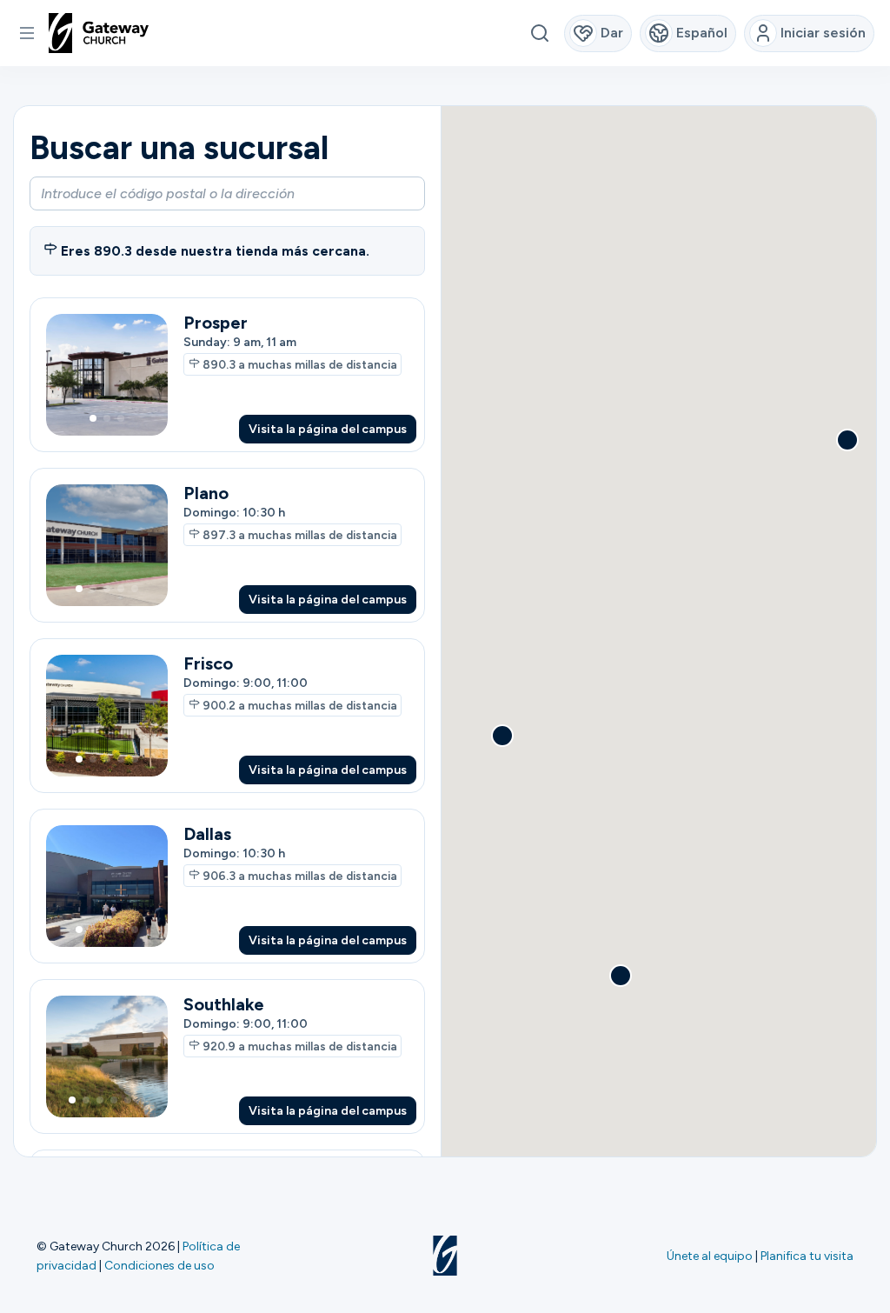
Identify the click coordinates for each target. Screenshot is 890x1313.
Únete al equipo (710, 1256)
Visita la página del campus (328, 429)
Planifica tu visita (806, 1256)
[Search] (539, 33)
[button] (27, 33)
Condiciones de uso (159, 1265)
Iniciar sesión (823, 32)
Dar (612, 32)
